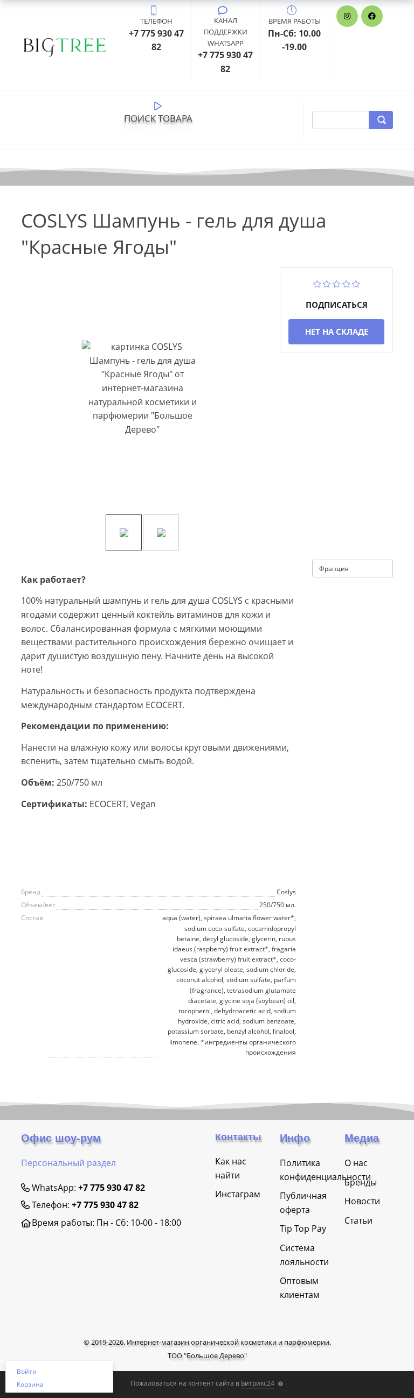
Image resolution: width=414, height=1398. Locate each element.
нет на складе (336, 331)
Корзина (30, 1384)
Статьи (358, 1220)
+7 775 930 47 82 (111, 1188)
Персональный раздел (68, 1163)
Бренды (360, 1182)
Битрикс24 (257, 1383)
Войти (27, 1371)
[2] (327, 282)
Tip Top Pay (303, 1228)
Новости (362, 1201)
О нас (356, 1163)
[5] (356, 282)
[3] (337, 282)
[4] (346, 282)
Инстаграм (237, 1194)
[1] (317, 282)
